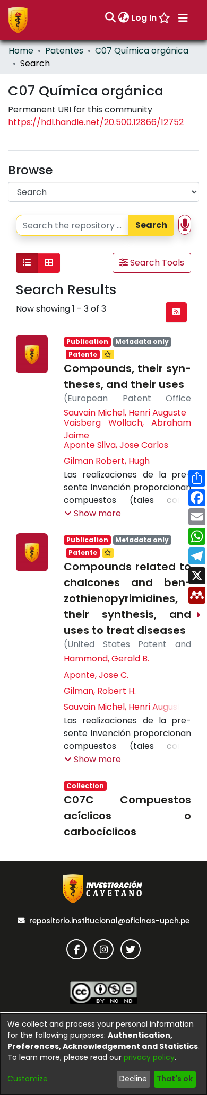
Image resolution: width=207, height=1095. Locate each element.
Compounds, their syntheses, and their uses (127, 376)
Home (20, 51)
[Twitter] (130, 949)
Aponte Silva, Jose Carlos (116, 445)
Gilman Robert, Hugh (107, 461)
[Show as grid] (49, 263)
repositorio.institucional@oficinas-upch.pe (109, 921)
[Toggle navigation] (183, 18)
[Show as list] (27, 263)
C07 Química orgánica (141, 51)
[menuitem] (123, 18)
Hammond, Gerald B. (106, 658)
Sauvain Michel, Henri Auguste (125, 413)
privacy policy (149, 1057)
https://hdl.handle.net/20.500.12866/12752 (96, 122)
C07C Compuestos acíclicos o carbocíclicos (127, 815)
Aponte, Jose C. (96, 675)
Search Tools (156, 263)
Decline (133, 1078)
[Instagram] (103, 949)
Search (151, 225)
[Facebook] (76, 949)
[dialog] (103, 1054)
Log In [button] (144, 18)
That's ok (175, 1078)
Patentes (64, 51)
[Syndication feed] (176, 312)
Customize (27, 1078)
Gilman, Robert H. (100, 691)
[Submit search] (110, 18)
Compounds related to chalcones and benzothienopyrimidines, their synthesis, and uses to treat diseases (127, 598)
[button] (93, 513)
